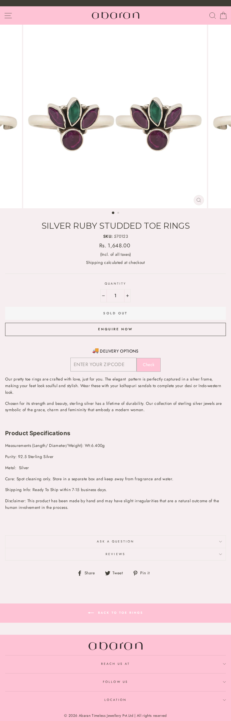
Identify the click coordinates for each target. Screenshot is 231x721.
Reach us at (115, 663)
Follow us (115, 682)
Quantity (115, 283)
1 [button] (113, 213)
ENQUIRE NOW (115, 329)
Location (115, 700)
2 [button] (118, 213)
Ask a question (115, 541)
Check (149, 365)
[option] (115, 116)
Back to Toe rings (119, 612)
